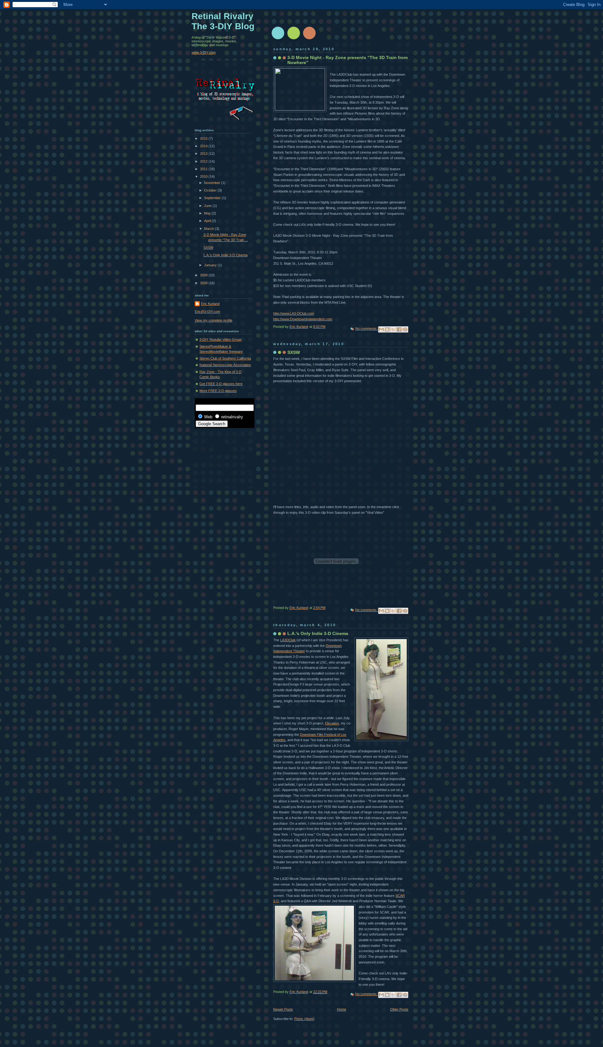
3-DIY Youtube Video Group (220, 339)
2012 (204, 161)
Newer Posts (283, 1009)
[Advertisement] (223, 455)
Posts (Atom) (304, 1019)
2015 (204, 138)
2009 (204, 275)
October (211, 190)
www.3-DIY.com (204, 52)
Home (341, 1009)
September (213, 198)
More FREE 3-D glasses (218, 391)
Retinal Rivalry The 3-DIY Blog (223, 21)
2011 (204, 169)
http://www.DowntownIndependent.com (302, 319)
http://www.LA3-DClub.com (293, 313)
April (208, 221)
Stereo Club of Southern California (225, 358)
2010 (204, 176)
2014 (204, 146)
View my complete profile (213, 320)
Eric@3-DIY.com (207, 311)
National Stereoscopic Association (225, 365)
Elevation (332, 723)
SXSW (293, 352)
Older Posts (399, 1009)
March (209, 229)
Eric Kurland (210, 304)
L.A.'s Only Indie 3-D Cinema (317, 633)
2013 (204, 153)
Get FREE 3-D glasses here (220, 384)
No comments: (366, 328)
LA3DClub (288, 640)
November (212, 183)
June (208, 206)
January (211, 265)
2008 (204, 283)
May (208, 213)
